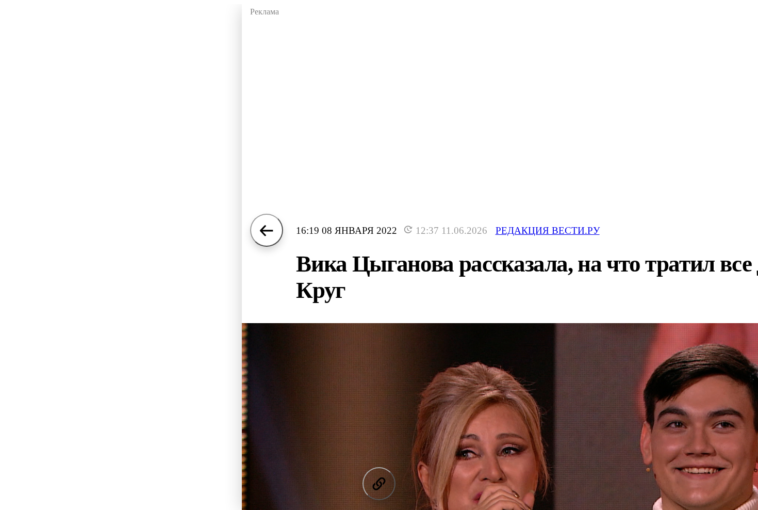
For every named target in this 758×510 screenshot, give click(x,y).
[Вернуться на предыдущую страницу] (266, 230)
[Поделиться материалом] (379, 483)
